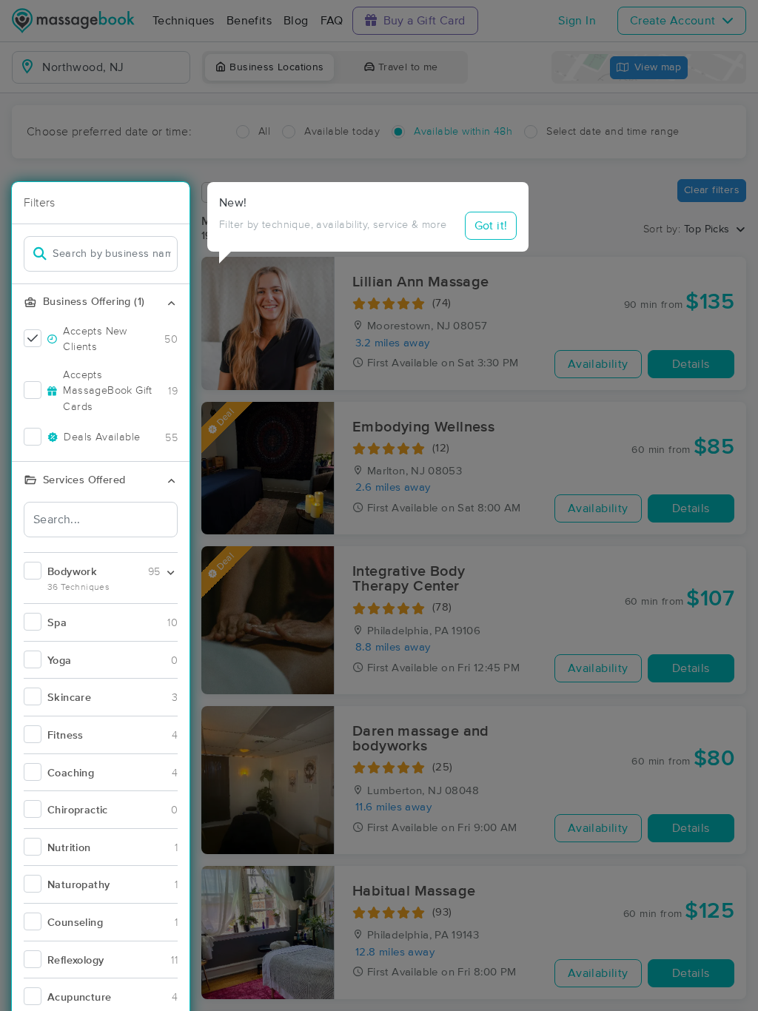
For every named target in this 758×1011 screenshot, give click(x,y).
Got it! (491, 226)
